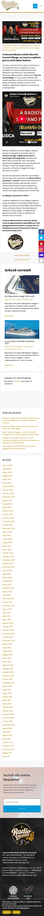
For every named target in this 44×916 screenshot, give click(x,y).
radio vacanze (17, 349)
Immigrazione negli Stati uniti (20, 296)
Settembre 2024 (8, 528)
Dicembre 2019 (8, 672)
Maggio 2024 (7, 542)
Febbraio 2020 (7, 665)
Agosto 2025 (7, 500)
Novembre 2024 (8, 521)
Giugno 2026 (7, 472)
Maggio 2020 (7, 655)
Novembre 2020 (8, 634)
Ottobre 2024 (7, 525)
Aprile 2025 (6, 507)
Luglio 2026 (6, 469)
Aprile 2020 (6, 658)
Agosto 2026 (7, 465)
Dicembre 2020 (8, 630)
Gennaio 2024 (7, 553)
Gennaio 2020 (7, 669)
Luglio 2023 (6, 574)
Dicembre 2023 (8, 557)
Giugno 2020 (7, 651)
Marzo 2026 (6, 483)
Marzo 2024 (6, 550)
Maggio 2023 (7, 581)
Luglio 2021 (6, 613)
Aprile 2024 (6, 546)
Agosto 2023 (7, 571)
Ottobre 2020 (7, 637)
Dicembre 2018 (8, 714)
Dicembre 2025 (8, 493)
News (7, 300)
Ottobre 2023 (7, 564)
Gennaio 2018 (7, 742)
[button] (41, 6)
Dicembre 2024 (8, 518)
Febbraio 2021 (7, 623)
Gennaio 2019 (7, 711)
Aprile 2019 (6, 700)
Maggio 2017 (7, 753)
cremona (16, 48)
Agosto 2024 (7, 532)
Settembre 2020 (8, 641)
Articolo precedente (22, 255)
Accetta (6, 912)
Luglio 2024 (6, 535)
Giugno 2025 (7, 504)
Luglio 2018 (6, 732)
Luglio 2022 (6, 595)
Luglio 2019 (6, 690)
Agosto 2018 (7, 728)
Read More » (9, 316)
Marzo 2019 (6, 704)
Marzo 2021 (6, 620)
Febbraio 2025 (7, 511)
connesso (17, 381)
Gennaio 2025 (7, 514)
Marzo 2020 (6, 662)
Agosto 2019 (7, 686)
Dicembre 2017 (8, 746)
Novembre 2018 (8, 718)
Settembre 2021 (8, 606)
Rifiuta (16, 912)
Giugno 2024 (7, 539)
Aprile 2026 (6, 479)
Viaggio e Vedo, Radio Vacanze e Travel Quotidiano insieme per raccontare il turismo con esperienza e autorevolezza (21, 440)
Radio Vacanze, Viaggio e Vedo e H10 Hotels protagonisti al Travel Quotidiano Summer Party (20, 433)
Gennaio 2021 (7, 627)
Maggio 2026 (7, 476)
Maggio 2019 (7, 697)
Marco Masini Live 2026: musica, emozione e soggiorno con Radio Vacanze (19, 447)
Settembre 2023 (8, 567)
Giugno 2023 (7, 578)
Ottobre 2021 (7, 602)
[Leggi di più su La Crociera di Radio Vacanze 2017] (22, 329)
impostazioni (24, 908)
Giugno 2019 (7, 693)
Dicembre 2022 (8, 588)
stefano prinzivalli (9, 50)
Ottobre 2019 (7, 679)
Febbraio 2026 (7, 486)
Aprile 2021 (6, 616)
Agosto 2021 (7, 609)
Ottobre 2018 (7, 721)
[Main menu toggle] (35, 6)
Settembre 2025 (8, 497)
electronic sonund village (29, 48)
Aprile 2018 (6, 739)
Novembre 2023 (8, 560)
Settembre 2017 (8, 749)
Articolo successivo (22, 259)
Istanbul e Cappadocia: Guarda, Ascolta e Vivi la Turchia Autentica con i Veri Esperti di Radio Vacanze (20, 420)
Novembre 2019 (8, 676)
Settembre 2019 (8, 683)
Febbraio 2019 (7, 707)
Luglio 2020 (6, 648)
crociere (8, 349)
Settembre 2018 (8, 725)
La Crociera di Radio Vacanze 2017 (20, 342)
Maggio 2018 (7, 735)
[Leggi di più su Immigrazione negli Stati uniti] (22, 284)
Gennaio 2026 (7, 490)
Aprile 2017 (6, 756)
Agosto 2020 (7, 644)
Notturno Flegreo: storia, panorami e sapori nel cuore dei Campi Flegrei (20, 427)
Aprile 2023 (6, 585)
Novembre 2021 (8, 599)
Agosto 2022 (7, 592)
